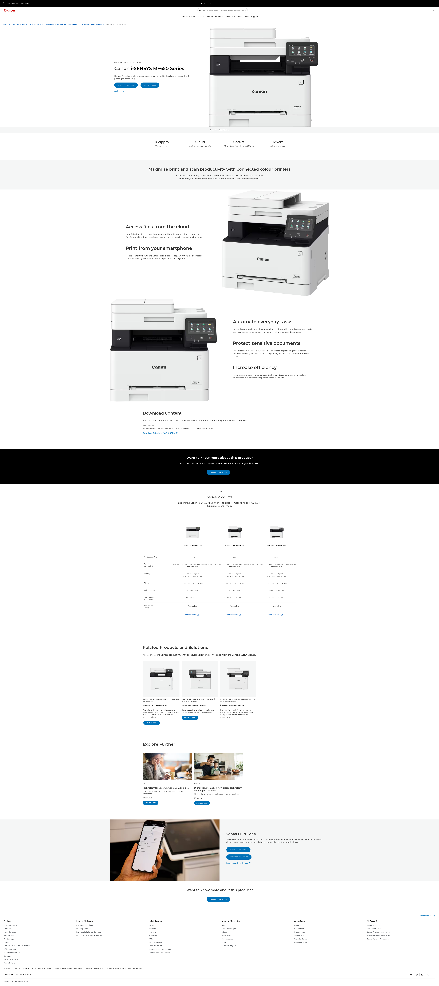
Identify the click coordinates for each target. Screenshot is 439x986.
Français (202, 3)
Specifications (224, 130)
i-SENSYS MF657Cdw (276, 545)
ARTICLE (146, 784)
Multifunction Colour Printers (127, 62)
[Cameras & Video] (196, 16)
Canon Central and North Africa (17, 975)
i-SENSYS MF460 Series (194, 705)
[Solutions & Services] (243, 16)
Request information (126, 85)
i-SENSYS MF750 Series (155, 705)
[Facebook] (411, 974)
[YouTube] (433, 974)
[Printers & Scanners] (224, 16)
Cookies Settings (135, 968)
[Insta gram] (417, 974)
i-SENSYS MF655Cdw (235, 545)
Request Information (218, 472)
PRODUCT (219, 492)
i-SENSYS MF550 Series (232, 705)
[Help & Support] (259, 16)
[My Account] (433, 11)
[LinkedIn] (422, 974)
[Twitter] (428, 974)
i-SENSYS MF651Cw (193, 545)
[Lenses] (205, 16)
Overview (213, 130)
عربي (209, 3)
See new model (150, 85)
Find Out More (150, 803)
